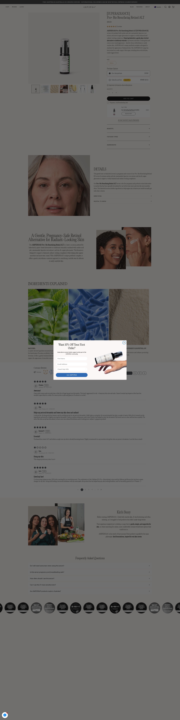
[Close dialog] (124, 342)
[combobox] (71, 369)
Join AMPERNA (72, 375)
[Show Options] (86, 369)
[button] (5, 715)
